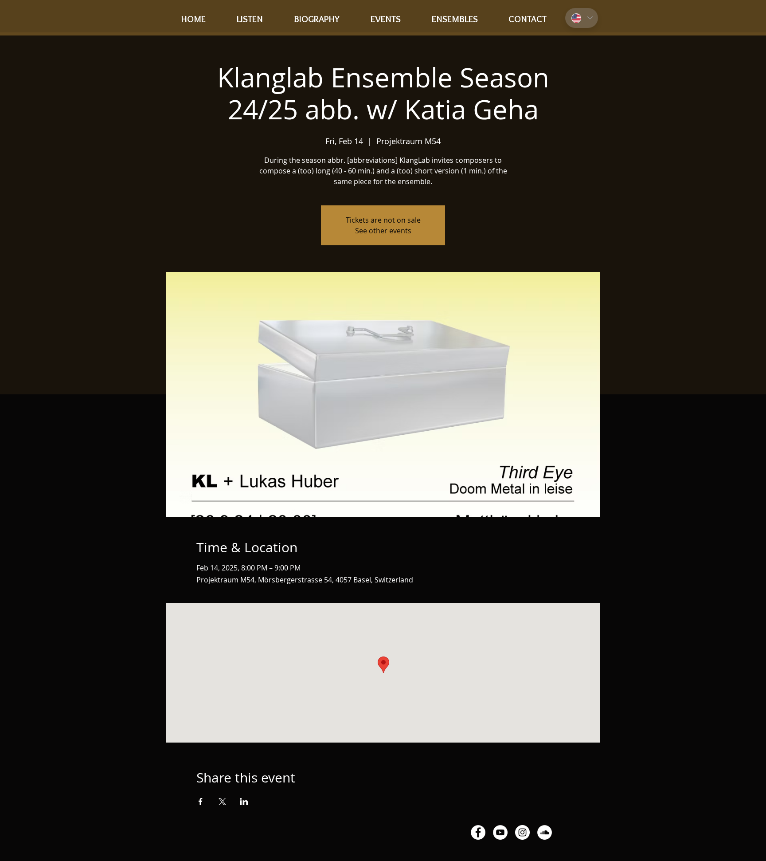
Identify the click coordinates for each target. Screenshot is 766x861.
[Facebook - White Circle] (478, 832)
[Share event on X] (222, 801)
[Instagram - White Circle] (522, 832)
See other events (383, 231)
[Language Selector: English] (581, 18)
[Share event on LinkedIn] (244, 801)
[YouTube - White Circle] (500, 832)
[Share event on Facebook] (200, 801)
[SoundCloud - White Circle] (544, 832)
